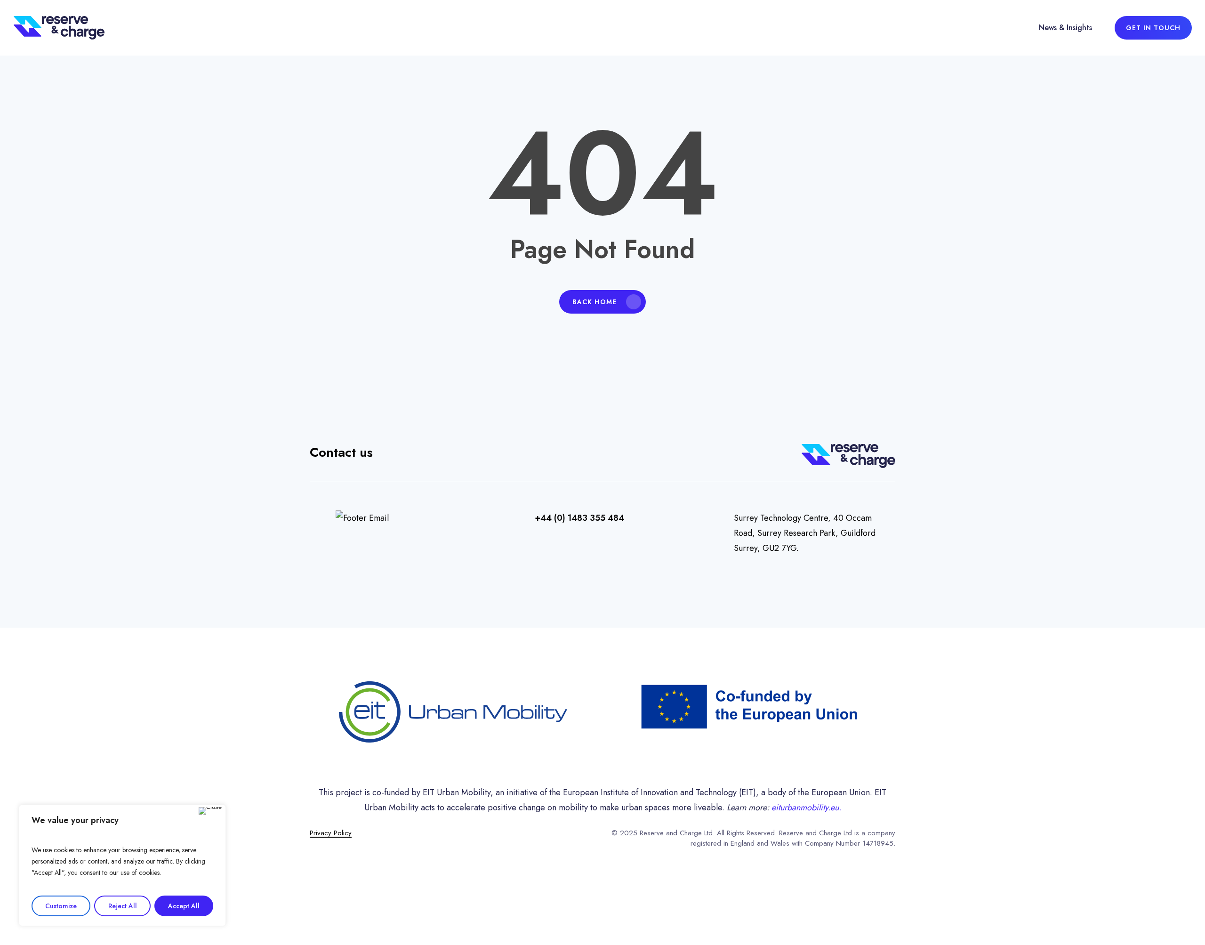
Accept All (184, 906)
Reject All (122, 906)
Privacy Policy (331, 833)
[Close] (210, 811)
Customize (61, 906)
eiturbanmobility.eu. (806, 807)
